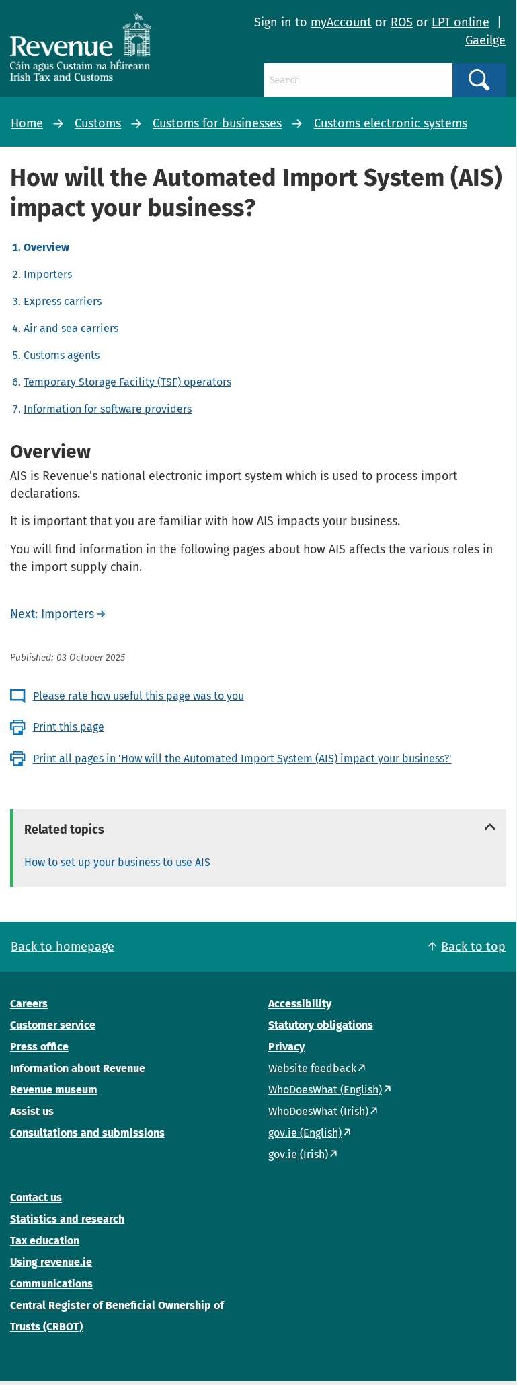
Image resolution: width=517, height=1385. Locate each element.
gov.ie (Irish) (298, 1154)
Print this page (68, 726)
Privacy (286, 1046)
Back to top (473, 946)
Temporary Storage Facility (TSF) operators (127, 382)
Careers (29, 1003)
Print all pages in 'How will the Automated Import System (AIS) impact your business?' (242, 758)
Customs (98, 123)
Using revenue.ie (51, 1262)
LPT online (460, 22)
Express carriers (63, 301)
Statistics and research (67, 1219)
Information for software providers (108, 409)
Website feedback (312, 1068)
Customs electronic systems (390, 123)
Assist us (32, 1111)
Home (27, 123)
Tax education (44, 1240)
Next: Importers (52, 614)
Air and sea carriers (71, 328)
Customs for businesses (217, 123)
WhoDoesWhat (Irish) (318, 1111)
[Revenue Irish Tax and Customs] (80, 47)
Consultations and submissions (87, 1132)
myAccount (341, 22)
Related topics (64, 829)
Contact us (36, 1197)
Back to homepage (62, 946)
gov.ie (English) (305, 1132)
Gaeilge (485, 40)
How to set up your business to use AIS (117, 862)
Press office (39, 1046)
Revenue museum (53, 1089)
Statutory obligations (320, 1025)
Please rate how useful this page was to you (138, 695)
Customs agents (62, 355)
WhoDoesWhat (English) (325, 1089)
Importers (48, 274)
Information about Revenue (77, 1068)
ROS (402, 22)
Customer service (52, 1025)
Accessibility (299, 1003)
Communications (51, 1283)
